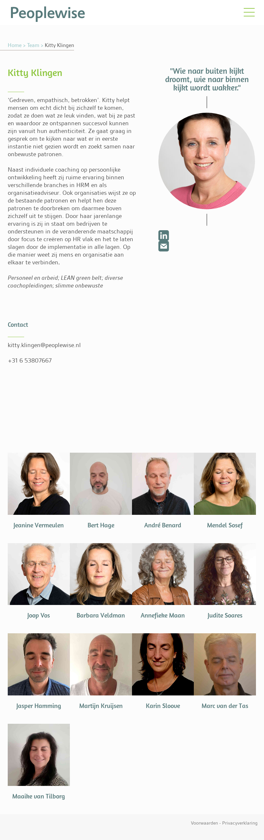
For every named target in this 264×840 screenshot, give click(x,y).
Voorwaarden (204, 823)
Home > (17, 45)
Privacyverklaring (240, 823)
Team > (35, 45)
